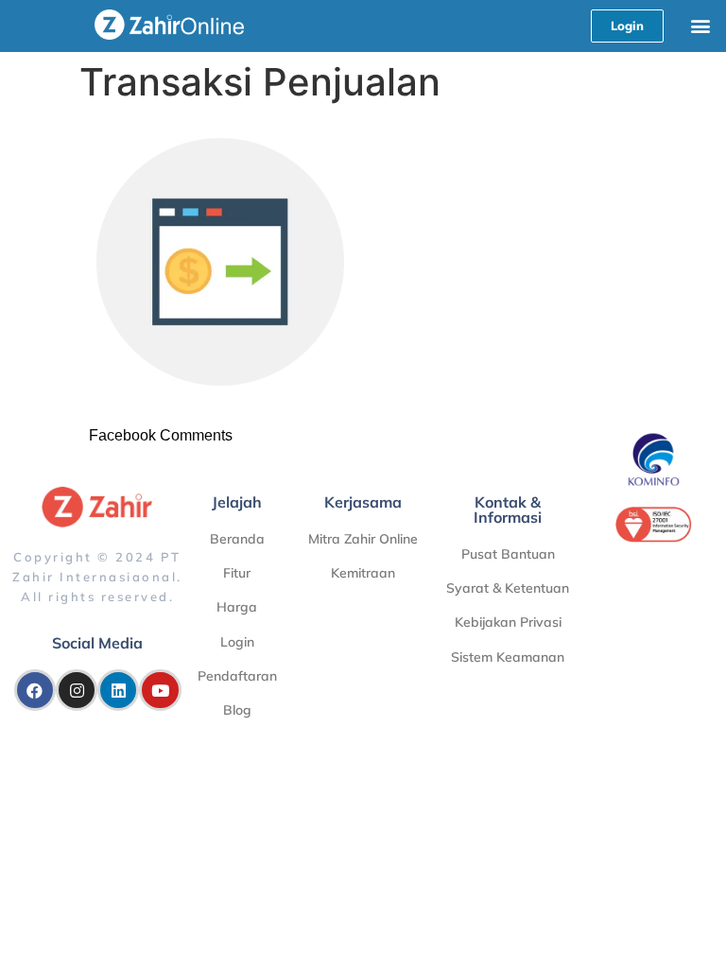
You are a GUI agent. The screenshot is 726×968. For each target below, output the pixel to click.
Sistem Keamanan (507, 657)
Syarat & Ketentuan (507, 587)
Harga (236, 606)
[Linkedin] (118, 690)
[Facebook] (35, 690)
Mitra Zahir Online (363, 538)
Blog (237, 709)
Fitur (237, 572)
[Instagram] (76, 690)
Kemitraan (363, 572)
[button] (701, 25)
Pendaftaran (237, 675)
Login (237, 641)
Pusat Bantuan (508, 553)
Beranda (237, 538)
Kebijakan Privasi (508, 622)
